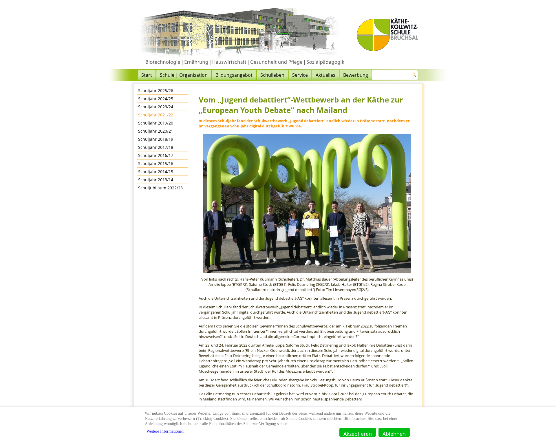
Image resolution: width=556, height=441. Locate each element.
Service (300, 75)
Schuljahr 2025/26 (155, 90)
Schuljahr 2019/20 (155, 123)
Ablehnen (394, 433)
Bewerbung (355, 75)
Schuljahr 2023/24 (155, 106)
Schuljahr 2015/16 (155, 163)
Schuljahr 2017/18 (155, 147)
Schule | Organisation (184, 75)
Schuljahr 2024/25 (155, 98)
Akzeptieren (357, 433)
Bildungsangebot (234, 75)
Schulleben (272, 75)
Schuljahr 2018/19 (155, 139)
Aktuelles (325, 75)
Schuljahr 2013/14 (155, 179)
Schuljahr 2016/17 (155, 155)
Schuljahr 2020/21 (155, 131)
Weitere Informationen (165, 431)
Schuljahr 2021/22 (155, 115)
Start (146, 75)
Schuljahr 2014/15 (155, 171)
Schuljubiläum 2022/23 (160, 188)
